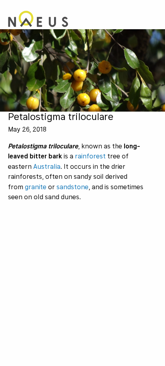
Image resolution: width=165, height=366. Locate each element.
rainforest (90, 156)
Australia (46, 166)
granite (35, 187)
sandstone (72, 187)
